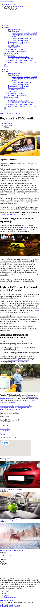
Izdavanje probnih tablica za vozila (11, 489)
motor (37, 310)
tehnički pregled (23, 227)
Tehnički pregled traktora (20, 40)
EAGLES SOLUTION (7, 604)
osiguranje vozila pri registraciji (18, 360)
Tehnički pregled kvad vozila (21, 38)
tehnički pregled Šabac (9, 214)
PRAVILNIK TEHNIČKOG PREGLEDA (22, 62)
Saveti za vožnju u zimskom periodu (11, 550)
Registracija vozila (14, 29)
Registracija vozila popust (8, 520)
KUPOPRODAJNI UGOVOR (18, 57)
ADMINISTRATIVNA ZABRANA (20, 60)
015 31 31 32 (4, 430)
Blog (5, 64)
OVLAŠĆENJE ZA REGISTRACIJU (21, 58)
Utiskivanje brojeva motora (17, 51)
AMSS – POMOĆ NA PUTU (18, 49)
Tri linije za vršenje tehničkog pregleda (24, 33)
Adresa (2, 434)
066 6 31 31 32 (5, 429)
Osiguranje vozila (14, 46)
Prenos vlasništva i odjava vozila (18, 42)
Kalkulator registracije (11, 53)
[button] (20, 559)
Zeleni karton (12, 47)
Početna (6, 25)
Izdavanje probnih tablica (16, 44)
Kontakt (6, 66)
